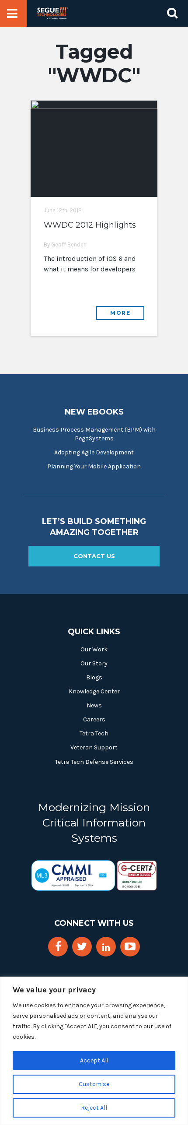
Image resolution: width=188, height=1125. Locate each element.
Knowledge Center (94, 691)
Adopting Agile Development (94, 452)
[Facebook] (58, 946)
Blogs (94, 677)
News (94, 705)
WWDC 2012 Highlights (90, 225)
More (120, 312)
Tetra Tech (94, 733)
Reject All (94, 1107)
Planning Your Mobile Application (94, 466)
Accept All (94, 1060)
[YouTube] (130, 946)
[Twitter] (82, 946)
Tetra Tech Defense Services (94, 762)
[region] (94, 1051)
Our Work (94, 649)
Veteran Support (94, 747)
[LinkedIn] (106, 947)
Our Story (94, 663)
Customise (94, 1084)
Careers (94, 719)
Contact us (94, 555)
